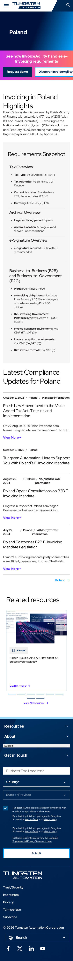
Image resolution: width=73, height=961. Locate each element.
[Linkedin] (31, 948)
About (9, 736)
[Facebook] (8, 948)
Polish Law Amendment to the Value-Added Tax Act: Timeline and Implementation (34, 410)
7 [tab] (31, 698)
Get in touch (15, 755)
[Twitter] (20, 948)
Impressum (11, 895)
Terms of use (12, 910)
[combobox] (37, 937)
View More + (12, 437)
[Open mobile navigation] (6, 6)
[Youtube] (43, 948)
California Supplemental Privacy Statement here (35, 839)
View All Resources (34, 703)
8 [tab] (40, 698)
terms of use (31, 819)
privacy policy (49, 819)
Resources (14, 726)
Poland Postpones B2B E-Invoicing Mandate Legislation (32, 544)
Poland (60, 580)
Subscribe (10, 917)
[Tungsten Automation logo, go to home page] (31, 875)
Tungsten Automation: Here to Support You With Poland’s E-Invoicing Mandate (36, 460)
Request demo (17, 72)
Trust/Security (13, 887)
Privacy (8, 902)
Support (8, 745)
